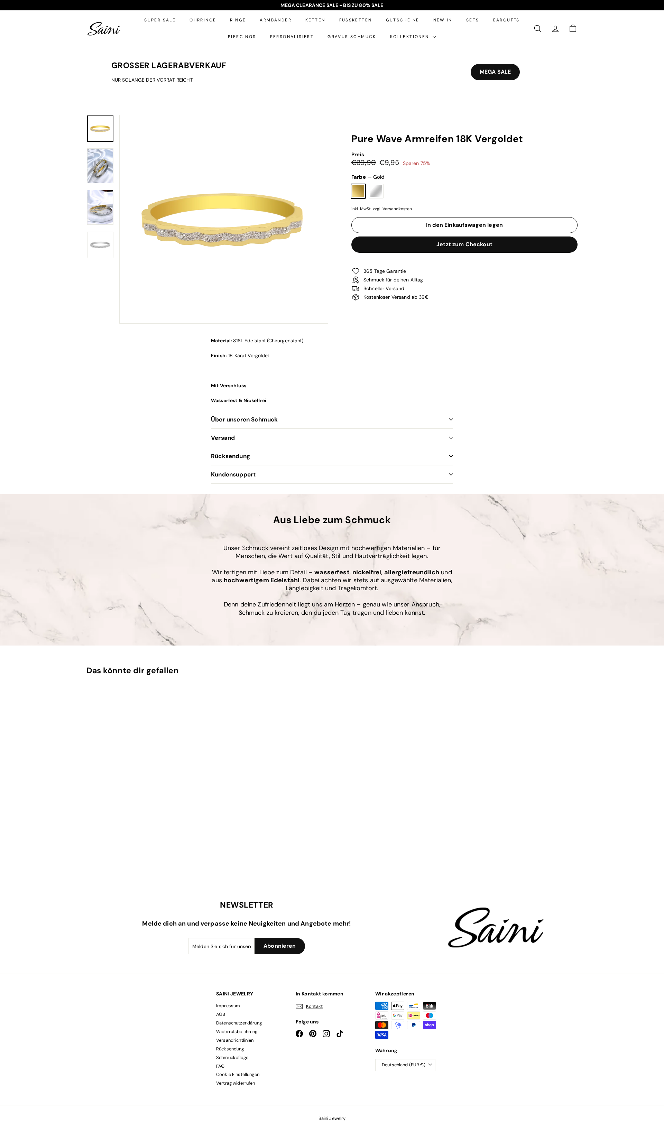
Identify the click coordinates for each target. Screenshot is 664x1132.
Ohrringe (203, 20)
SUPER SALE (160, 20)
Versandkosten (397, 209)
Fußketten (355, 20)
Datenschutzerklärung (239, 1023)
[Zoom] (224, 219)
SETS (472, 20)
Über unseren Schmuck (244, 419)
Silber (376, 191)
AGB (220, 1014)
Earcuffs (506, 20)
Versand (223, 438)
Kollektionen (410, 36)
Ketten (315, 20)
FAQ (220, 1066)
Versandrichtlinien (235, 1040)
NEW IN (442, 20)
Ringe (238, 20)
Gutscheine (402, 20)
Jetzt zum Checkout (464, 244)
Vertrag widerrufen (235, 1083)
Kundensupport (233, 474)
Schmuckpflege (232, 1057)
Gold (358, 191)
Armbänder (276, 20)
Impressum (228, 1006)
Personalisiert (292, 36)
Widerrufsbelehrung (237, 1031)
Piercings (242, 36)
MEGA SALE (495, 71)
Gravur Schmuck (352, 36)
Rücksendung (230, 456)
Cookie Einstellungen (237, 1074)
